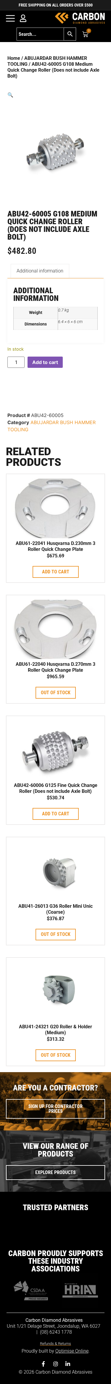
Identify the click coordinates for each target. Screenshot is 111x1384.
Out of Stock (55, 692)
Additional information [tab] (40, 271)
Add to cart (45, 362)
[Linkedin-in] (67, 1364)
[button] (55, 94)
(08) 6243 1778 (56, 1332)
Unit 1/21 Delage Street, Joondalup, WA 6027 (54, 1326)
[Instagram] (55, 1364)
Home (13, 58)
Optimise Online (72, 1351)
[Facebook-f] (43, 1364)
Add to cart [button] (55, 572)
